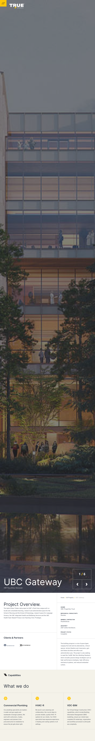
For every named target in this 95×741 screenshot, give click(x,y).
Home (62, 597)
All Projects (69, 597)
